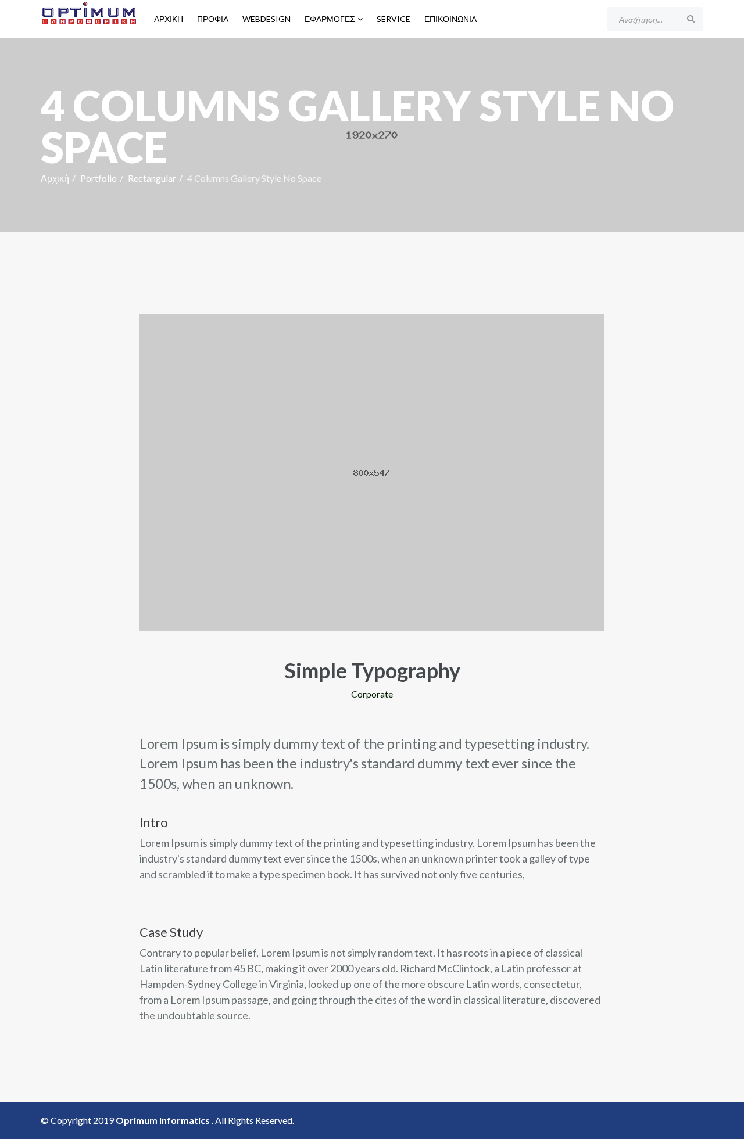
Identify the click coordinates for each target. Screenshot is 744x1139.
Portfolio (98, 178)
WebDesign (266, 19)
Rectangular (152, 178)
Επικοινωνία (450, 19)
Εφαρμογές (330, 19)
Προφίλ (212, 19)
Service (393, 19)
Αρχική (168, 19)
